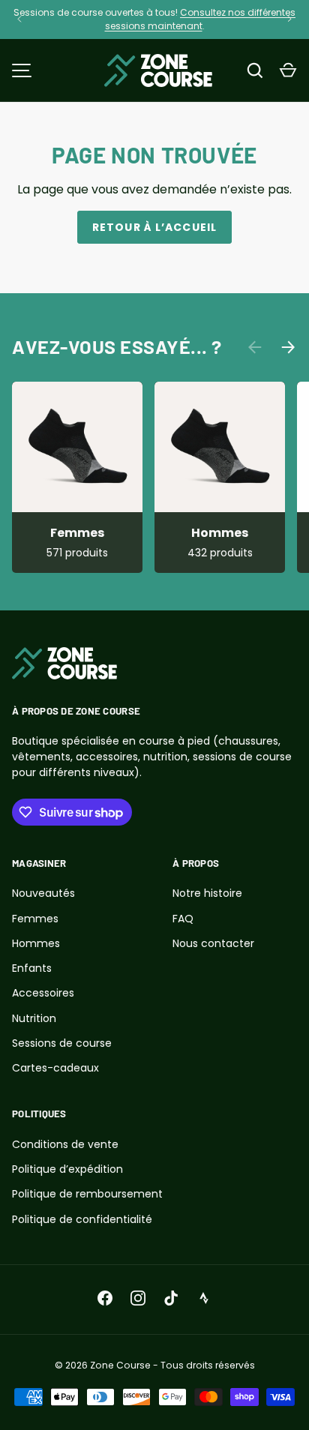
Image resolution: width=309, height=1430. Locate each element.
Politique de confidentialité (82, 1219)
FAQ (183, 918)
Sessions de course (62, 1043)
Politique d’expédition (67, 1169)
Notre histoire (207, 893)
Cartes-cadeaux (55, 1067)
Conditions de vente (65, 1144)
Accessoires (43, 992)
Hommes (219, 532)
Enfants (32, 968)
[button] (288, 70)
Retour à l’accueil (154, 227)
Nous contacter (213, 943)
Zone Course (120, 1365)
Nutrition (34, 1018)
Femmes (77, 532)
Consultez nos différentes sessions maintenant (200, 19)
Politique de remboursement (87, 1193)
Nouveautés (43, 893)
